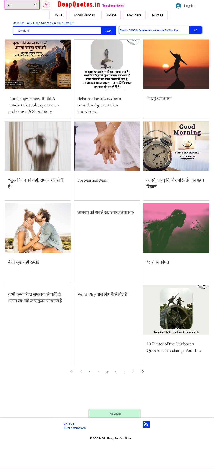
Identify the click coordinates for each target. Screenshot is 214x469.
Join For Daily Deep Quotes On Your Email (42, 23)
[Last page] (142, 371)
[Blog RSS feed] (146, 424)
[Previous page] (80, 371)
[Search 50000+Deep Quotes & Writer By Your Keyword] (195, 30)
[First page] (72, 371)
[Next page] (133, 371)
